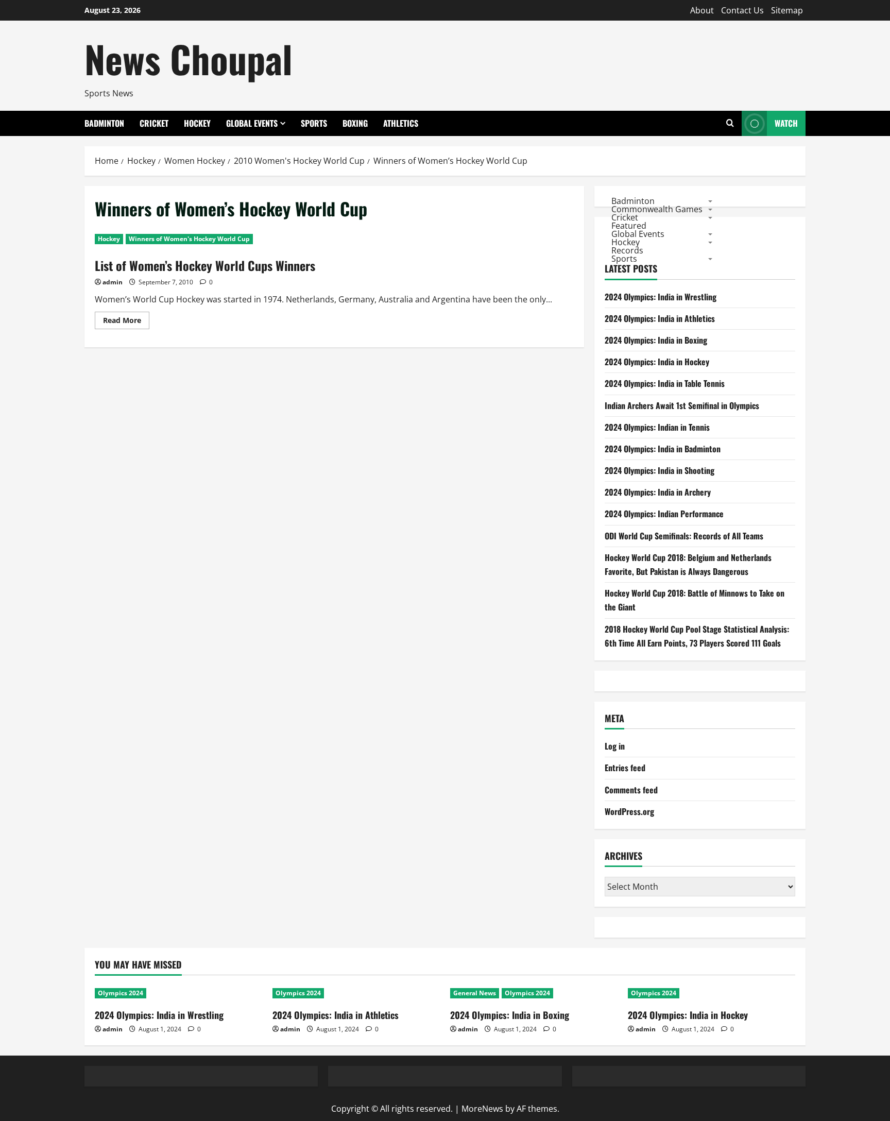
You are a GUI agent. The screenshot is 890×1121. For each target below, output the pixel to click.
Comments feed (631, 790)
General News (474, 993)
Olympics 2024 (120, 993)
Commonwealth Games (657, 208)
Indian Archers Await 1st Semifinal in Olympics (682, 405)
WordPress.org (629, 811)
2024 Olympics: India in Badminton (663, 449)
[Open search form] (730, 123)
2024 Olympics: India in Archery (658, 492)
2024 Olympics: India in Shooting (659, 470)
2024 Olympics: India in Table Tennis (665, 383)
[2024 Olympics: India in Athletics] (356, 993)
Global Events (252, 123)
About (702, 10)
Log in (615, 746)
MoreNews (482, 1108)
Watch (786, 123)
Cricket (154, 123)
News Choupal (188, 58)
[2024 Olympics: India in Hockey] (711, 993)
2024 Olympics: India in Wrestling (660, 297)
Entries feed (625, 767)
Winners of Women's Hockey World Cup (189, 238)
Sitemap (787, 10)
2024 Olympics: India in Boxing (656, 340)
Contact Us (742, 10)
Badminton (104, 123)
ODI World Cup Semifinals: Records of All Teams (684, 536)
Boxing (355, 123)
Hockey (197, 123)
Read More (126, 322)
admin (112, 282)
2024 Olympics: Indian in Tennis (657, 427)
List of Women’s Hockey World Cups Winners (205, 265)
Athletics (400, 123)
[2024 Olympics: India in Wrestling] (178, 993)
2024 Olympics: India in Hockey (657, 361)
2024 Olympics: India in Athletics (660, 318)
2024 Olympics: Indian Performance (664, 513)
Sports (314, 123)
